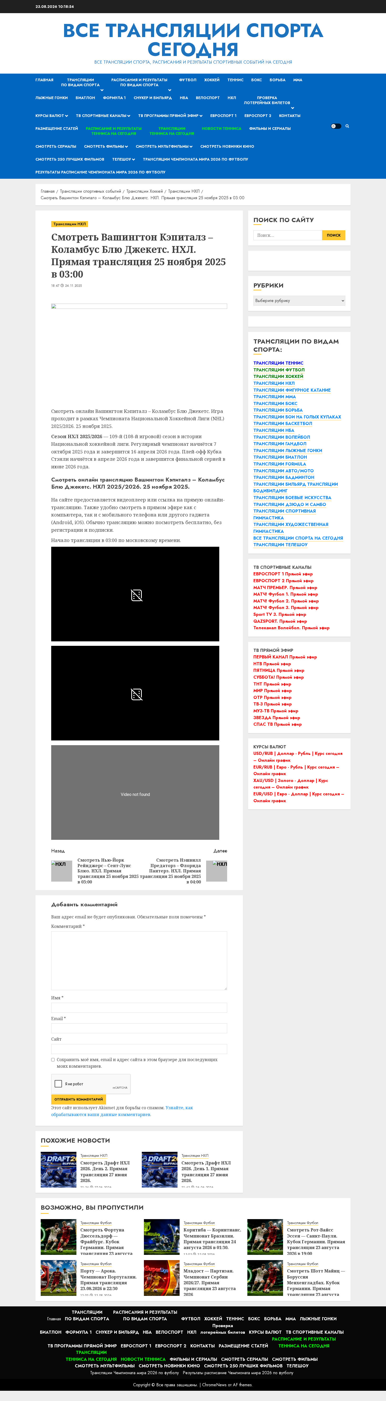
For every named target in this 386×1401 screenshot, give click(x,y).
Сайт (56, 1039)
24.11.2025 (73, 286)
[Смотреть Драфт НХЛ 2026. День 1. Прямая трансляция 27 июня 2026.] (160, 1170)
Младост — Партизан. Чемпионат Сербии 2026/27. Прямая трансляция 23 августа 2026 (210, 1282)
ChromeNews (214, 1385)
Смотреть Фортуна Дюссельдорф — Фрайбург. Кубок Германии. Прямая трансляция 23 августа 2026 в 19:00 (106, 1244)
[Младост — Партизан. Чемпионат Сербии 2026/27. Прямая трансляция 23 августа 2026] (162, 1278)
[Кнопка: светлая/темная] (336, 126)
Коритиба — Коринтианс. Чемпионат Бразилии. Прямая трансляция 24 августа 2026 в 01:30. (212, 1238)
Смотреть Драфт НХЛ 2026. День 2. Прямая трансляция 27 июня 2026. (105, 1171)
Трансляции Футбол (96, 1222)
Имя (57, 998)
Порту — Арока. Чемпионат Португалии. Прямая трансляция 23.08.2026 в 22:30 (108, 1279)
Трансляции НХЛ (69, 224)
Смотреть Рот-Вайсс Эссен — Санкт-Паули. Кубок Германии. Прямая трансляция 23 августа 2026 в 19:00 (316, 1241)
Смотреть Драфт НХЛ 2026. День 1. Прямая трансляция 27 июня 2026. (206, 1171)
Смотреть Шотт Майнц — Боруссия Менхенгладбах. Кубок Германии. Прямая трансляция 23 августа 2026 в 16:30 (316, 1285)
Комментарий (68, 926)
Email (58, 1018)
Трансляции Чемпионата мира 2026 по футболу (195, 159)
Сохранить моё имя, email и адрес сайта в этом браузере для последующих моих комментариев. (137, 1063)
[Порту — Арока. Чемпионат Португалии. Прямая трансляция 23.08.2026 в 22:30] (58, 1278)
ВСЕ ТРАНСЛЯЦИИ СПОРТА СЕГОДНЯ (193, 40)
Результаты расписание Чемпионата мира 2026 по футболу (100, 172)
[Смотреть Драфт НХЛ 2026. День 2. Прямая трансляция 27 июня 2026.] (58, 1170)
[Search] (347, 126)
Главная (44, 80)
